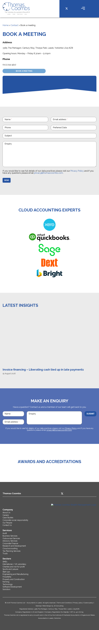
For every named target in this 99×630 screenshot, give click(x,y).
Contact (14, 25)
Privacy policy (78, 603)
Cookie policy (88, 603)
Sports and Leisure (10, 569)
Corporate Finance (10, 543)
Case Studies (8, 518)
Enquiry (8, 144)
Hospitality (7, 577)
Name (8, 119)
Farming (6, 582)
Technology (8, 584)
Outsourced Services (11, 538)
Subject (8, 135)
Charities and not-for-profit (14, 567)
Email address (60, 119)
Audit (5, 533)
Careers (6, 515)
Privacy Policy (77, 171)
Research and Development (14, 546)
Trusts (5, 553)
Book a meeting (24, 71)
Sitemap (38, 606)
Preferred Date (60, 127)
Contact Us (7, 525)
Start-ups (6, 572)
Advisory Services (10, 541)
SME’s (5, 562)
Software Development (12, 587)
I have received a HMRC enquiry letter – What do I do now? (44, 369)
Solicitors (6, 589)
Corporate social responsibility (15, 520)
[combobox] (73, 127)
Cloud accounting (10, 548)
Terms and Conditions (64, 603)
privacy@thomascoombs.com (48, 173)
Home (6, 25)
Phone (8, 127)
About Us (6, 513)
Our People (7, 523)
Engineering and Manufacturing (15, 574)
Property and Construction (14, 579)
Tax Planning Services (11, 551)
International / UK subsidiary (14, 564)
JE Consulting (58, 606)
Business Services (10, 536)
